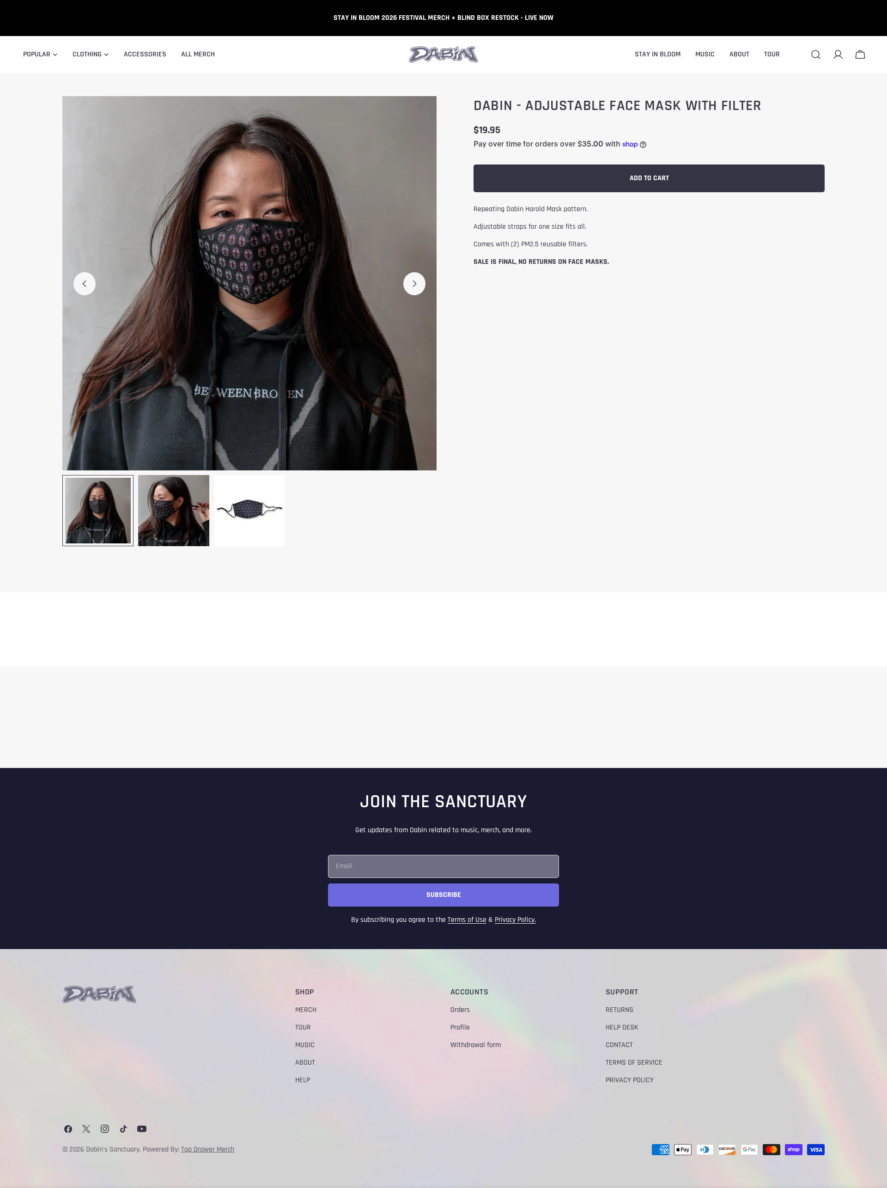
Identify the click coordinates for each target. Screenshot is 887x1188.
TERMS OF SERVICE (634, 1062)
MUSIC (305, 1045)
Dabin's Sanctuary (113, 1149)
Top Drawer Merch (207, 1149)
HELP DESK (622, 1027)
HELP (302, 1080)
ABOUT (305, 1062)
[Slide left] (84, 283)
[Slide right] (414, 283)
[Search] (816, 54)
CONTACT (619, 1045)
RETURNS (619, 1010)
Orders (460, 1010)
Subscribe (443, 895)
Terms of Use (467, 920)
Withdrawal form (475, 1045)
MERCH (305, 1010)
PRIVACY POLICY (630, 1080)
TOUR (303, 1027)
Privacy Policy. (515, 920)
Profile (460, 1027)
